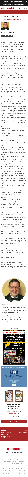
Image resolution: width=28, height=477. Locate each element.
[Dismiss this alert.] (27, 1)
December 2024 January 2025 (14, 19)
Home (2, 11)
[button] (19, 8)
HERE (17, 1)
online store (13, 413)
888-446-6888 (16, 417)
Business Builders (21, 460)
